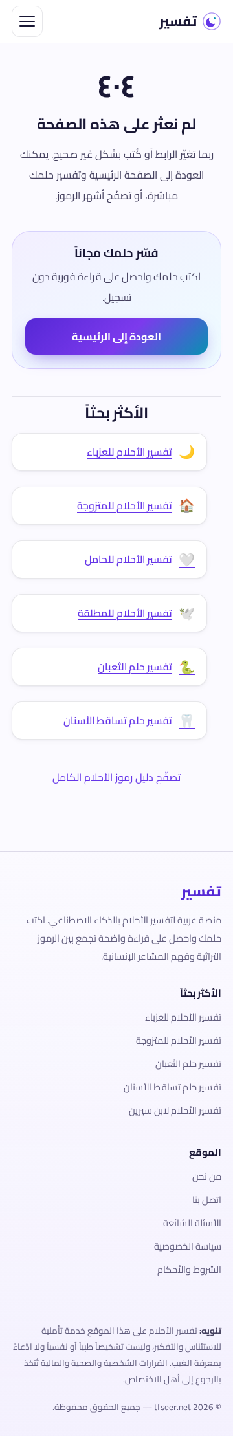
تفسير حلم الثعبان (188, 1063)
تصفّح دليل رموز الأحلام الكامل (116, 777)
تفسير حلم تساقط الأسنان (172, 1087)
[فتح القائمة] (27, 21)
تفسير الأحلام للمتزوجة (178, 1040)
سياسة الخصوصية (187, 1246)
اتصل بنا (206, 1199)
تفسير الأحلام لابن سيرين (175, 1110)
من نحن (206, 1176)
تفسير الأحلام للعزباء (183, 1017)
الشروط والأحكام (189, 1269)
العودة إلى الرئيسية (116, 336)
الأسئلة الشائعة (192, 1223)
